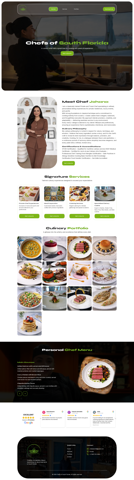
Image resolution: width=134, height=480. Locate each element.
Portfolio (76, 9)
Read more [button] (70, 425)
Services (64, 9)
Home (53, 9)
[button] (19, 393)
